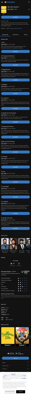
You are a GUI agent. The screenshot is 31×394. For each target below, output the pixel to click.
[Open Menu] (2, 2)
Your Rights (24, 378)
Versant (13, 374)
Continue (21, 391)
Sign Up (15, 358)
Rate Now (19, 265)
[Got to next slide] (29, 245)
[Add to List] (29, 9)
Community (12, 265)
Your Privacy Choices (10, 391)
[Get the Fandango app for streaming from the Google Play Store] (19, 353)
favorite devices (16, 28)
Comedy (7, 307)
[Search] (29, 2)
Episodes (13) (5, 34)
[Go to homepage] (10, 2)
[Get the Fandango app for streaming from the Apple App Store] (11, 353)
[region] (15, 383)
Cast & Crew (15, 34)
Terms (5, 375)
